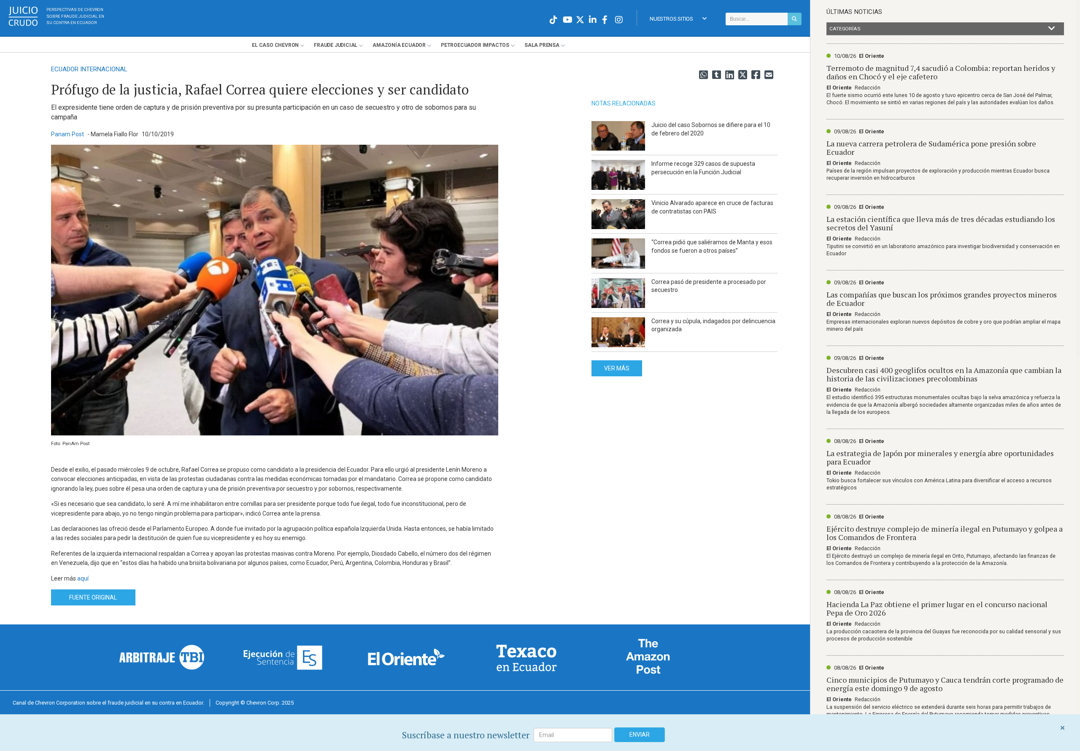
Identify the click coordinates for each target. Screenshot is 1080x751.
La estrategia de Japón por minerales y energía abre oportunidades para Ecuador (940, 457)
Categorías (844, 29)
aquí (83, 578)
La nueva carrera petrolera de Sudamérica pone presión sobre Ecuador (931, 147)
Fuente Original (93, 597)
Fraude (335, 45)
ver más (616, 368)
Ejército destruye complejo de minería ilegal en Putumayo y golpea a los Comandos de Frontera (944, 533)
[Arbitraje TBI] (162, 657)
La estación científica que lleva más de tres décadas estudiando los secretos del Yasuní (940, 223)
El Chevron (275, 45)
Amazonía (399, 45)
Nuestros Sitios (671, 19)
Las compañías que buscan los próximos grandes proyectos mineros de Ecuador (941, 298)
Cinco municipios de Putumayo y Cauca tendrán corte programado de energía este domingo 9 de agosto (945, 684)
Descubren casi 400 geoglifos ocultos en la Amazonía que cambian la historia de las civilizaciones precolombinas (943, 374)
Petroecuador (475, 45)
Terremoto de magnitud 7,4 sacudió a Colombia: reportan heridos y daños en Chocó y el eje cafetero (940, 72)
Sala (541, 45)
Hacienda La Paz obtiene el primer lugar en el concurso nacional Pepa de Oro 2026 (937, 608)
